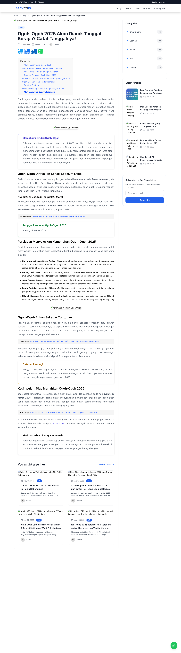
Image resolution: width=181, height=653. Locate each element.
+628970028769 (25, 2)
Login (154, 2)
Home (16, 15)
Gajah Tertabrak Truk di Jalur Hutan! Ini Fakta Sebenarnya (59, 216)
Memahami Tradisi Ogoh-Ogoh (37, 65)
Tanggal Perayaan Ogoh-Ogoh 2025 (40, 75)
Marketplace (159, 8)
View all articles (105, 464)
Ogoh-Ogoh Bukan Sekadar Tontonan (39, 82)
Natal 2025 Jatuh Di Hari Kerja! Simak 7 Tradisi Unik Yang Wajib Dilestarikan (63, 412)
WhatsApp (41, 2)
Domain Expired (142, 8)
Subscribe (145, 200)
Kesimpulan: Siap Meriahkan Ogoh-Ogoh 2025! (43, 88)
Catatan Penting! (31, 85)
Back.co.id (58, 423)
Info (21, 27)
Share (20, 53)
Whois (128, 8)
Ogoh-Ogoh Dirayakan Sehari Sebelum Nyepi (42, 68)
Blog (119, 8)
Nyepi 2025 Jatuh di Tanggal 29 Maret (41, 72)
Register (162, 2)
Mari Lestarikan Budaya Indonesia (39, 92)
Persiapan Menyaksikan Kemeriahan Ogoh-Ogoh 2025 (46, 78)
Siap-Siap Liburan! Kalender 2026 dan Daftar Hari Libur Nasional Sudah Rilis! (64, 341)
